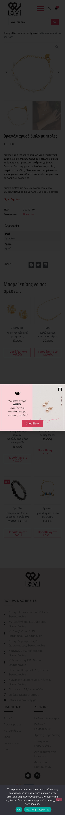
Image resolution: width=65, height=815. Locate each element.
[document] (32, 407)
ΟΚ (19, 809)
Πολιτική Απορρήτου (38, 809)
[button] (60, 389)
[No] (59, 799)
